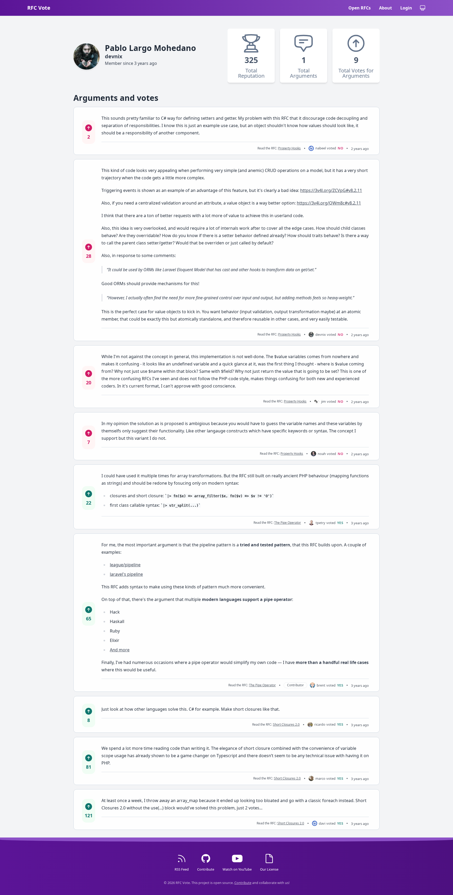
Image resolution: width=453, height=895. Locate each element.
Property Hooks (289, 148)
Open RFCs (359, 8)
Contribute (242, 882)
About (385, 8)
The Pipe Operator (287, 522)
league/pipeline (125, 565)
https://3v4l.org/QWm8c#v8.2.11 (329, 203)
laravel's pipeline (126, 574)
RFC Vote (38, 7)
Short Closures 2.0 (286, 724)
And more (120, 650)
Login (406, 8)
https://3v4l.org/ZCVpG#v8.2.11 (331, 190)
